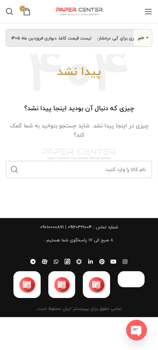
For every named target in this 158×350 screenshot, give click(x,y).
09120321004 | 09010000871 (66, 227)
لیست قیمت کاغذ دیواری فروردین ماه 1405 (53, 38)
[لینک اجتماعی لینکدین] (90, 261)
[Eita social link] (67, 261)
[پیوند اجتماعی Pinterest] (102, 261)
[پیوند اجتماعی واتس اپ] (56, 261)
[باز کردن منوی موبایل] (148, 11)
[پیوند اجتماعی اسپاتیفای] (79, 261)
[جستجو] (9, 11)
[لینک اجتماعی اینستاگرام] (125, 261)
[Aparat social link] (44, 261)
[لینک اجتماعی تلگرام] (33, 261)
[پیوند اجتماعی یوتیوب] (113, 261)
